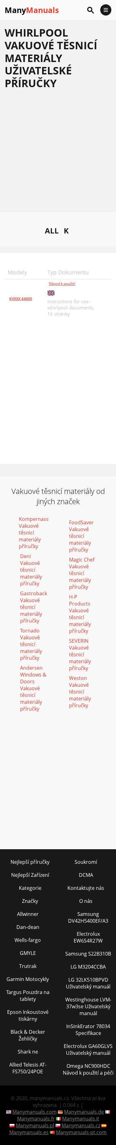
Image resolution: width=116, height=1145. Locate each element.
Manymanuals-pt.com (81, 1132)
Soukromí (86, 862)
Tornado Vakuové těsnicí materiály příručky (31, 644)
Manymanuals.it (80, 1118)
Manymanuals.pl (35, 1125)
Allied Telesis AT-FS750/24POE (27, 1068)
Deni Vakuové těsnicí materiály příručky (31, 570)
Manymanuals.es (29, 1132)
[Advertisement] (58, 154)
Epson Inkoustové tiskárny (28, 1015)
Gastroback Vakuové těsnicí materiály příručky (33, 607)
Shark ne (28, 1051)
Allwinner (28, 914)
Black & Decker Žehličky (28, 1035)
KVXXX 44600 (20, 298)
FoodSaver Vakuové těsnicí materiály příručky (81, 536)
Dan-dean (27, 927)
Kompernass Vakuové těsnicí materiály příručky (34, 533)
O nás (85, 901)
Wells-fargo (28, 940)
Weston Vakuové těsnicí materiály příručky (80, 692)
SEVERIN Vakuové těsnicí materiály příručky (80, 654)
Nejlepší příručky (30, 862)
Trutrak (28, 966)
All (52, 231)
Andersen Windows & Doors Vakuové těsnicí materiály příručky (33, 688)
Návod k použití (62, 283)
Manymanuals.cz (81, 1125)
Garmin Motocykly (27, 979)
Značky (30, 901)
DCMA (86, 875)
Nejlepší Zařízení (30, 875)
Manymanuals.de (84, 1111)
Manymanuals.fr (36, 1118)
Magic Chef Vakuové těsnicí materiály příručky (81, 573)
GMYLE (28, 953)
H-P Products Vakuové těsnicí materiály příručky (80, 613)
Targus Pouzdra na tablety (27, 995)
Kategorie (30, 888)
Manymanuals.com (34, 1111)
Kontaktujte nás (85, 888)
